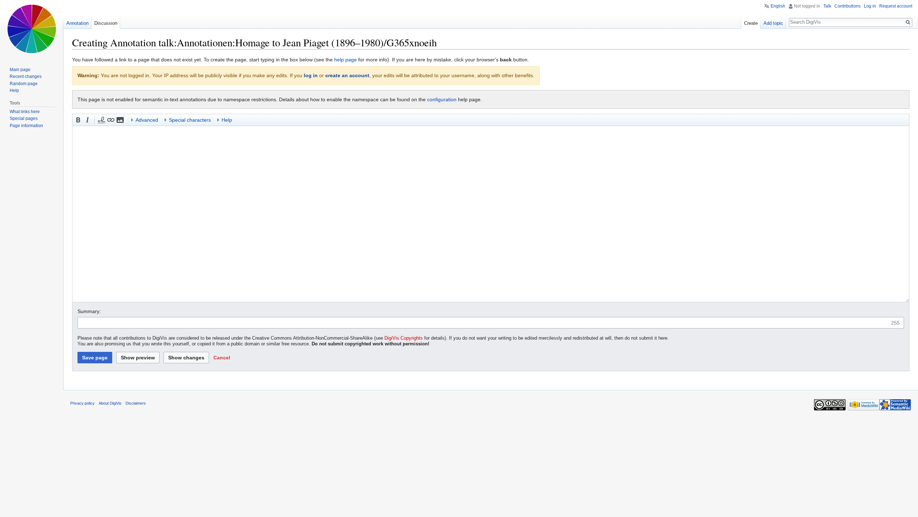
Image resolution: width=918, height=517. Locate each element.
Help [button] (227, 120)
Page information (26, 125)
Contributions (847, 6)
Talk (827, 6)
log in (311, 75)
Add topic (773, 23)
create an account (347, 75)
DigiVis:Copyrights (403, 338)
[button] (78, 120)
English (778, 6)
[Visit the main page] (31, 28)
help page (345, 59)
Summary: (89, 311)
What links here (25, 111)
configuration (441, 99)
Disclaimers (136, 403)
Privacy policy (82, 403)
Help (14, 90)
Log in (870, 6)
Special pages (24, 118)
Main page (20, 69)
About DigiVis (110, 403)
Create (751, 23)
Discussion (105, 23)
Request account (895, 6)
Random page (24, 83)
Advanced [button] (147, 120)
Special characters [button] (190, 120)
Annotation (77, 23)
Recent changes (26, 76)
